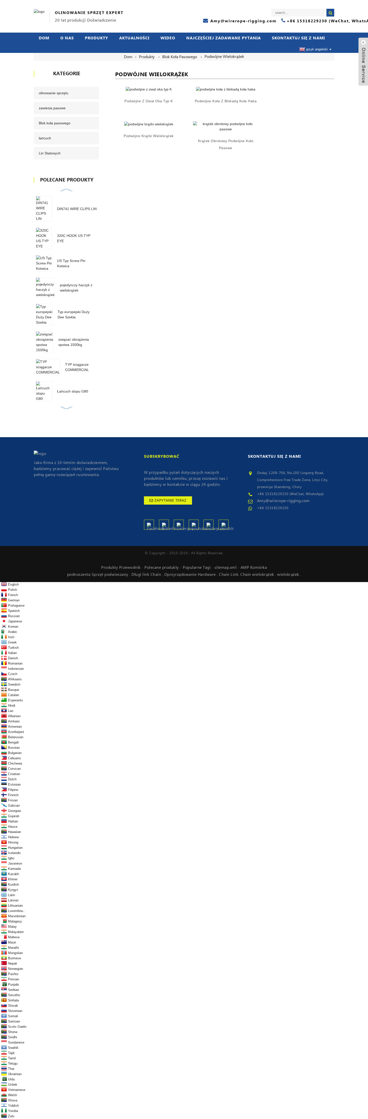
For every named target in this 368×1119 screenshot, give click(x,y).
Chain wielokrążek (257, 574)
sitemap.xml (226, 567)
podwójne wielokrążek (224, 56)
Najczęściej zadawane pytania (223, 38)
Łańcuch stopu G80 (72, 391)
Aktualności (134, 38)
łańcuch (45, 138)
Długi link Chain (146, 574)
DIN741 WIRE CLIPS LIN (77, 209)
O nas (67, 38)
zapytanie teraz (170, 500)
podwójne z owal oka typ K (148, 101)
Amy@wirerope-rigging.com (283, 501)
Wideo (167, 38)
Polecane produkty (162, 567)
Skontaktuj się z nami (298, 38)
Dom (44, 38)
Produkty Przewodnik (121, 567)
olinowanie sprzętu (53, 93)
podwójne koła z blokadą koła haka (226, 101)
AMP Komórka (254, 567)
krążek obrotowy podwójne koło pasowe (226, 144)
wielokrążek (288, 574)
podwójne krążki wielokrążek (149, 136)
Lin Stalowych (50, 153)
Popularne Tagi (197, 567)
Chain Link (228, 574)
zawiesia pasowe (52, 108)
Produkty (96, 38)
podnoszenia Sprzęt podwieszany (98, 574)
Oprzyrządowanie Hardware (190, 574)
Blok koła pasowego (179, 57)
